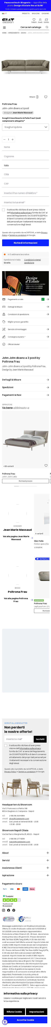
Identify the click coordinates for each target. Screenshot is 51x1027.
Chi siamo (45, 13)
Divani (23, 33)
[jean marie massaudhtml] (17, 513)
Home (4, 33)
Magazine (36, 13)
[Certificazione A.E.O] (24, 919)
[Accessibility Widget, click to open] (5, 1022)
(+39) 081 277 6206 (17, 839)
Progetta (26, 13)
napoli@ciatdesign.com (19, 842)
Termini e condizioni (17, 235)
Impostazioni (36, 1011)
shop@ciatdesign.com (19, 818)
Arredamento (13, 33)
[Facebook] (8, 910)
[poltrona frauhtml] (17, 575)
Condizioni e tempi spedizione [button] (32, 261)
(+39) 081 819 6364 (17, 815)
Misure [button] (32, 97)
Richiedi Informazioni (25, 242)
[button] (4, 13)
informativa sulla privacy (21, 212)
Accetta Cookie (25, 1020)
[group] (25, 447)
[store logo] (8, 20)
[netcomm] (8, 919)
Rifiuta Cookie (14, 1011)
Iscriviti (40, 739)
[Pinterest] (13, 910)
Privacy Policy (10, 771)
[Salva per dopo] (46, 97)
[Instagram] (3, 910)
